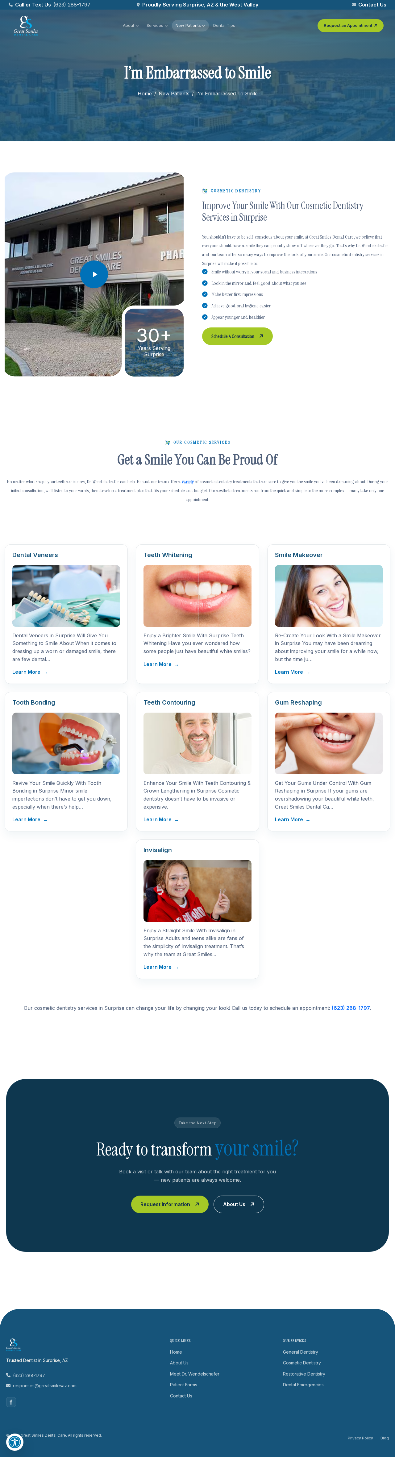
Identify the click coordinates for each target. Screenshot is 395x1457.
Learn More (30, 672)
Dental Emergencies (303, 1384)
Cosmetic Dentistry (302, 1362)
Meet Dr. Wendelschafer (194, 1373)
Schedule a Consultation (232, 336)
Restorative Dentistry (304, 1373)
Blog (384, 1438)
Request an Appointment (348, 25)
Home (145, 93)
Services (155, 25)
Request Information (165, 1204)
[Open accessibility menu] (14, 1442)
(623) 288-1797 (71, 4)
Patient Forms (183, 1384)
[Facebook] (11, 1402)
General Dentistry (300, 1352)
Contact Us (372, 4)
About (128, 25)
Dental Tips (224, 25)
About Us (234, 1204)
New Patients (188, 25)
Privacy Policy (360, 1438)
